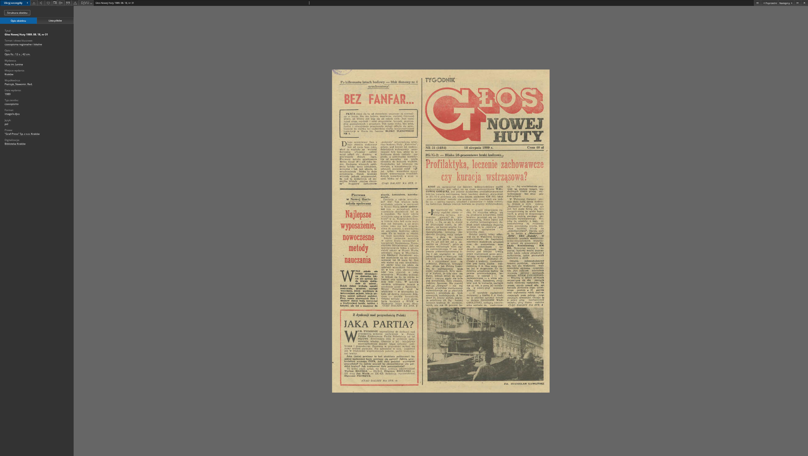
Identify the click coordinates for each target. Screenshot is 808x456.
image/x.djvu (12, 114)
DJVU (85, 2)
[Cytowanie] (68, 3)
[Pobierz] (33, 3)
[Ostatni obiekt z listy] (797, 3)
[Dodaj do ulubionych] (48, 3)
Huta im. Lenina (14, 64)
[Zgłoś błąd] (75, 3)
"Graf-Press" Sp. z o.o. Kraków (22, 134)
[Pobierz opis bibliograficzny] (60, 3)
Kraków (9, 74)
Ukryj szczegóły (13, 3)
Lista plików (55, 20)
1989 (8, 94)
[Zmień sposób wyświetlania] (54, 3)
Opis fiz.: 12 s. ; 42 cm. (17, 54)
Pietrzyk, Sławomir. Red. (18, 84)
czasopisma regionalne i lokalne (23, 44)
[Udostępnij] (41, 3)
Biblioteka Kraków (15, 144)
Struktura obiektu (17, 13)
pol (6, 124)
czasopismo (12, 104)
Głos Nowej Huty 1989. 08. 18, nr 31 (26, 34)
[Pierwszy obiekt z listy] (757, 3)
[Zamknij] (804, 3)
